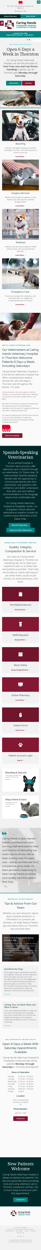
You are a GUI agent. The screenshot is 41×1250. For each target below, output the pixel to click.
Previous (35, 40)
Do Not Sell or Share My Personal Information (20, 1229)
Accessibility (19, 1231)
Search (27, 1231)
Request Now (20, 640)
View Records (20, 609)
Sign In (19, 760)
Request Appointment (19, 670)
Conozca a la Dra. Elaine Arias (20, 530)
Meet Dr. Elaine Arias (19, 525)
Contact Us (20, 1118)
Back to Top (20, 1233)
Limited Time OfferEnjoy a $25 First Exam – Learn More (19, 34)
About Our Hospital (12, 435)
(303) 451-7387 (21, 11)
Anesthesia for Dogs (13, 969)
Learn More (19, 156)
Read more (7, 958)
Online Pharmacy (10, 16)
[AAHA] (20, 2)
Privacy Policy (9, 1231)
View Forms (19, 730)
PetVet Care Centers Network (23, 1242)
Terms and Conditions (20, 1227)
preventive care (12, 392)
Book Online (30, 16)
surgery (24, 392)
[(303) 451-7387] (28, 83)
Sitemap (33, 1231)
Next (39, 40)
